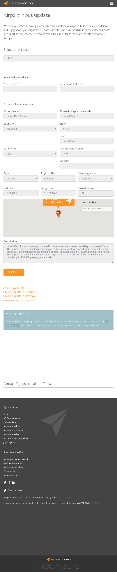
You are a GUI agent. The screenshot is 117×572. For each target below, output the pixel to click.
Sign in (12, 442)
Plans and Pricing (11, 422)
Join (5, 442)
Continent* (10, 151)
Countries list (10, 471)
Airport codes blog (12, 426)
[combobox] (30, 129)
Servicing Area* (87, 176)
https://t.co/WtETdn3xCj (78, 503)
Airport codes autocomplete (16, 459)
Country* (10, 126)
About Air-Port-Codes (13, 430)
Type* (9, 176)
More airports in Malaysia (20, 296)
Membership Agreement (48, 568)
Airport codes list (11, 434)
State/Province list (12, 475)
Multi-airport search (13, 463)
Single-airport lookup (13, 467)
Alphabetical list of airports (20, 300)
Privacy (76, 568)
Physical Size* (49, 176)
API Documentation (12, 418)
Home (6, 414)
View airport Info (15, 288)
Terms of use (65, 568)
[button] (14, 272)
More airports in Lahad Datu (21, 292)
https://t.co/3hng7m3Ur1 (47, 497)
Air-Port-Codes (19, 3)
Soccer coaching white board (17, 438)
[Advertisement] (58, 355)
